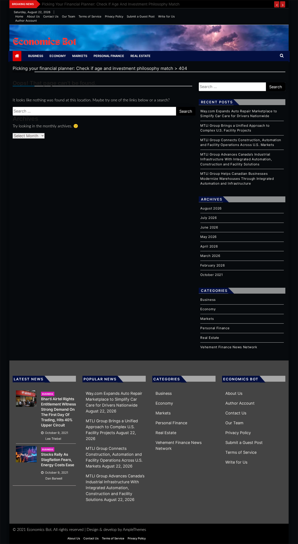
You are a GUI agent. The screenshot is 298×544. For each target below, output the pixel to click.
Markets (79, 56)
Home (19, 16)
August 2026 (211, 208)
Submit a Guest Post (141, 16)
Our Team (68, 16)
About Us (33, 16)
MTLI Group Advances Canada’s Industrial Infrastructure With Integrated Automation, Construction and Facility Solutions (236, 159)
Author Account (26, 20)
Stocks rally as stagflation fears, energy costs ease (57, 459)
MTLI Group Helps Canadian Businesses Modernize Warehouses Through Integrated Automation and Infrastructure (237, 178)
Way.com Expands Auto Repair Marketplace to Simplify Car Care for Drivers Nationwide (114, 399)
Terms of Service (90, 16)
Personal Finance (109, 56)
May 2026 (208, 237)
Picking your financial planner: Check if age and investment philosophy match (111, 4)
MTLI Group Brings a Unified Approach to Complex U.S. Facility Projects (112, 427)
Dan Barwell (53, 478)
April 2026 (209, 246)
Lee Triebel (53, 438)
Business (35, 56)
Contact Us (50, 16)
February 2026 (212, 265)
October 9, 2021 (56, 433)
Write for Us (166, 16)
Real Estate (140, 56)
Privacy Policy (114, 16)
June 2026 (209, 227)
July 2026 (208, 218)
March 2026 (210, 256)
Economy (58, 56)
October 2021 (211, 275)
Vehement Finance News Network (228, 347)
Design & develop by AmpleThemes (116, 530)
